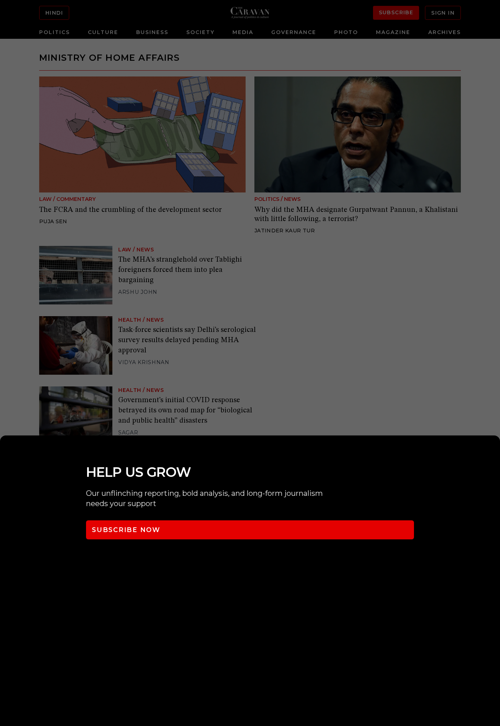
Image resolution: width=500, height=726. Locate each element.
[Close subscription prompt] (492, 450)
